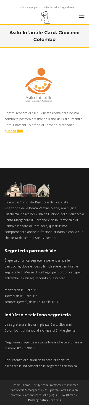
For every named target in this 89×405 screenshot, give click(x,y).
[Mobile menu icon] (81, 17)
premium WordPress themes (59, 385)
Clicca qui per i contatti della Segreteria (47, 7)
